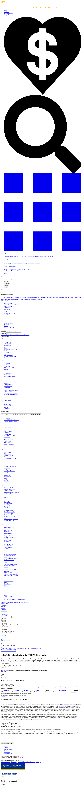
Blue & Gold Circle (9, 367)
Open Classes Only (5, 640)
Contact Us (7, 358)
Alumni (6, 369)
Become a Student (8, 439)
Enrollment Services (9, 455)
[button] (42, 250)
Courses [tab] (6, 285)
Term (2, 617)
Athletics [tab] (6, 506)
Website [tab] (6, 281)
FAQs (5, 348)
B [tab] (3, 674)
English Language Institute (10, 489)
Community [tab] (7, 307)
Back (2, 320)
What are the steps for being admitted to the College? (55, 297)
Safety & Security (8, 355)
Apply (5, 273)
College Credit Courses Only (8, 645)
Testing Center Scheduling (10, 569)
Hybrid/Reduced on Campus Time (11, 625)
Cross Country (7, 584)
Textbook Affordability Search (8, 649)
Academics (6, 12)
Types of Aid (7, 469)
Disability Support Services (11, 558)
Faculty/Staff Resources (23, 269)
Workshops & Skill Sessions (11, 575)
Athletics (6, 372)
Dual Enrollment (8, 456)
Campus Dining (8, 533)
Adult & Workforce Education (11, 420)
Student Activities (8, 510)
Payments (6, 541)
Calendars (20, 602)
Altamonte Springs (8, 323)
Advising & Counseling (10, 554)
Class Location (4, 626)
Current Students (11, 492)
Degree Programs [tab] (8, 384)
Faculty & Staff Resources (10, 266)
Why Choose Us (8, 442)
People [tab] (6, 286)
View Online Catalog (6, 400)
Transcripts (6, 548)
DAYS (26, 690)
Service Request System (37, 256)
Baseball (6, 582)
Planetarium (7, 374)
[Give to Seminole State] (42, 94)
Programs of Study (8, 487)
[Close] (1, 276)
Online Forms (7, 454)
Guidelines (6, 481)
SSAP (45, 256)
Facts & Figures (8, 342)
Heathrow (6, 324)
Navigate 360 (19, 263)
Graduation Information (10, 537)
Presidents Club (8, 366)
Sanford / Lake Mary (9, 327)
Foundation (7, 363)
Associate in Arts (8, 404)
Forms (5, 479)
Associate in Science (9, 405)
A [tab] (3, 673)
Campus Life (7, 15)
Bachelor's (6, 407)
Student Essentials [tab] (8, 503)
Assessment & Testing (9, 528)
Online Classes (7, 540)
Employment (7, 350)
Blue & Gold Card (8, 530)
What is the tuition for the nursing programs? (30, 299)
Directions (3, 331)
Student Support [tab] (8, 504)
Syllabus (3, 696)
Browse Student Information (11, 394)
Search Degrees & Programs (11, 390)
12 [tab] (3, 676)
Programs (10, 602)
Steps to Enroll (7, 452)
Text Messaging (8, 547)
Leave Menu (7, 309)
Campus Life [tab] (7, 502)
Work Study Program (9, 471)
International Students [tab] (9, 435)
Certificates (7, 408)
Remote (4, 621)
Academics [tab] (6, 383)
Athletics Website (8, 581)
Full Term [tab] (3, 671)
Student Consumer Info (10, 356)
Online (4, 620)
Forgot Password (12, 270)
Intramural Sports (8, 513)
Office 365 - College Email (20, 256)
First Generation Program (10, 564)
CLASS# (6, 690)
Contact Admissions (9, 444)
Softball (6, 586)
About (5, 10)
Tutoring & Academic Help (11, 574)
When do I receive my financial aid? (32, 297)
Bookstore (6, 531)
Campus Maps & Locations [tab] (11, 304)
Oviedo (6, 326)
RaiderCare (7, 571)
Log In (6, 270)
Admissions (8, 13)
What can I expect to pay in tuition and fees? (12, 297)
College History (8, 343)
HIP (25, 695)
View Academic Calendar (10, 393)
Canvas (29, 256)
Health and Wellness (9, 514)
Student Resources (8, 259)
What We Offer (8, 441)
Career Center (7, 557)
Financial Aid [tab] (7, 434)
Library (6, 538)
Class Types (4, 618)
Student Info (26, 602)
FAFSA (6, 472)
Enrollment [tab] (6, 432)
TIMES (17, 690)
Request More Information (7, 743)
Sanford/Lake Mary (25, 335)
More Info (73, 692)
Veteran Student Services (10, 458)
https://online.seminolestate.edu (68, 704)
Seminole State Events (9, 313)
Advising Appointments (10, 263)
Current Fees (7, 475)
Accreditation (7, 340)
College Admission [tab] (8, 431)
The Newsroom (8, 311)
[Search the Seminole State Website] (42, 172)
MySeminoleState (8, 256)
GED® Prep (7, 418)
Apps (5, 253)
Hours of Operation (9, 565)
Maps (5, 750)
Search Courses (8, 391)
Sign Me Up (50, 256)
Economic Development (10, 376)
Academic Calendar (9, 527)
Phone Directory (8, 352)
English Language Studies (10, 421)
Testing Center (27, 263)
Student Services (8, 545)
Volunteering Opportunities (11, 519)
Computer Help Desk (9, 536)
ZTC (32, 693)
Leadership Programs (9, 516)
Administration (7, 345)
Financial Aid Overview (10, 466)
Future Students (8, 493)
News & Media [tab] (8, 303)
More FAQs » (4, 300)
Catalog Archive (38, 648)
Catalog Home (4, 602)
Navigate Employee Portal (10, 269)
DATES (37, 690)
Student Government (9, 520)
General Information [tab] (9, 306)
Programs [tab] (6, 283)
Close (17, 270)
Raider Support (8, 572)
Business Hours (8, 749)
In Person (4, 623)
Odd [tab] (3, 677)
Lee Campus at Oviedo (8, 631)
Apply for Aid (7, 476)
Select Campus (4, 333)
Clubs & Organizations (9, 512)
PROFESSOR (62, 690)
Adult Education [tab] (8, 386)
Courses (15, 602)
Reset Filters (4, 615)
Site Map (6, 746)
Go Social (6, 314)
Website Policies (8, 753)
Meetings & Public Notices (10, 349)
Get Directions (4, 336)
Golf (5, 585)
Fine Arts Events (8, 373)
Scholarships (7, 364)
